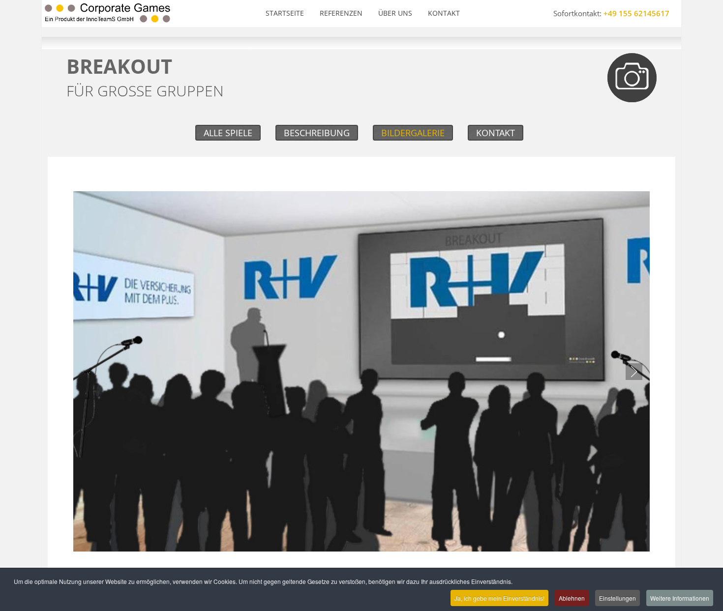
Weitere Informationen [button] (679, 598)
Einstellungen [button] (617, 598)
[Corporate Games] (107, 13)
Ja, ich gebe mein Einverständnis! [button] (499, 598)
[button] (634, 371)
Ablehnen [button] (572, 598)
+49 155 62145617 (636, 13)
